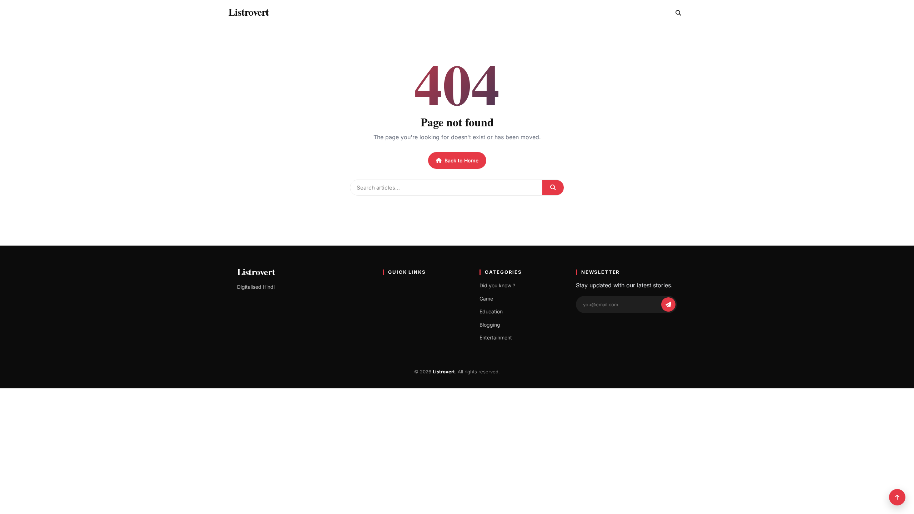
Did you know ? (497, 285)
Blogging (489, 325)
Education (491, 311)
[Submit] (553, 187)
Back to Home (461, 160)
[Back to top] (897, 497)
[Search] (678, 13)
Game (486, 299)
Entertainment (495, 337)
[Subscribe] (668, 304)
